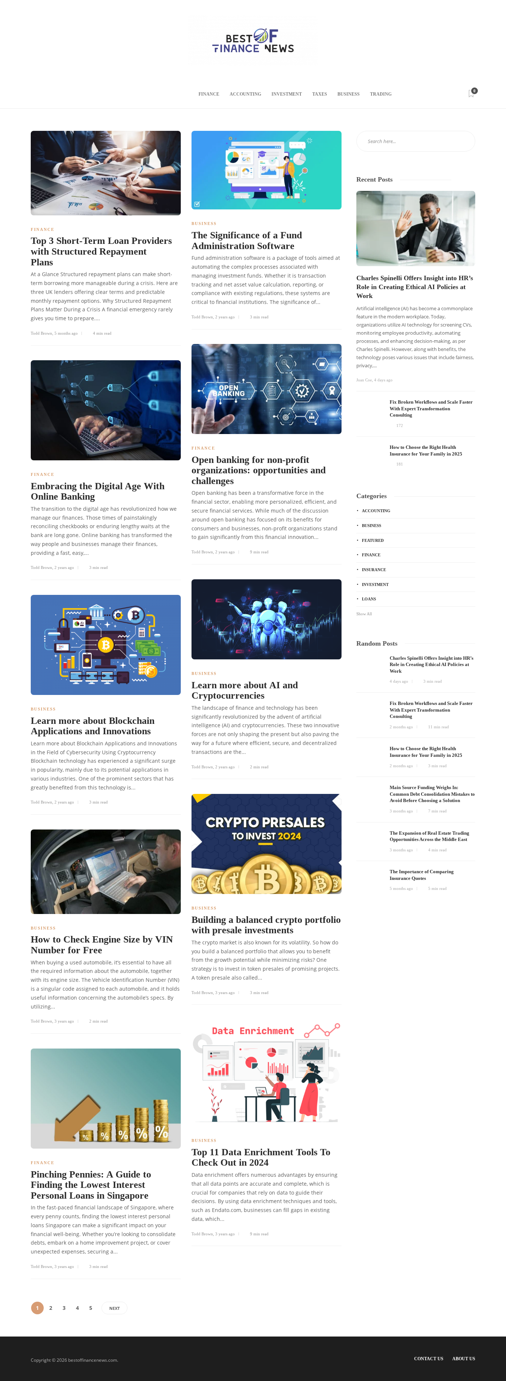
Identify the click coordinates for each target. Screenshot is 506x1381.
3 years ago (225, 992)
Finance (209, 94)
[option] (415, 330)
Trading (381, 94)
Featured (373, 540)
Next (114, 1308)
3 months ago (401, 811)
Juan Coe (364, 380)
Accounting (245, 94)
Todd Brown (41, 333)
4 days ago (383, 380)
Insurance (374, 569)
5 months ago (66, 333)
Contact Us (428, 1358)
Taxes (319, 94)
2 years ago (225, 317)
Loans (369, 599)
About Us (463, 1358)
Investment (287, 94)
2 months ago (401, 727)
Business (348, 94)
